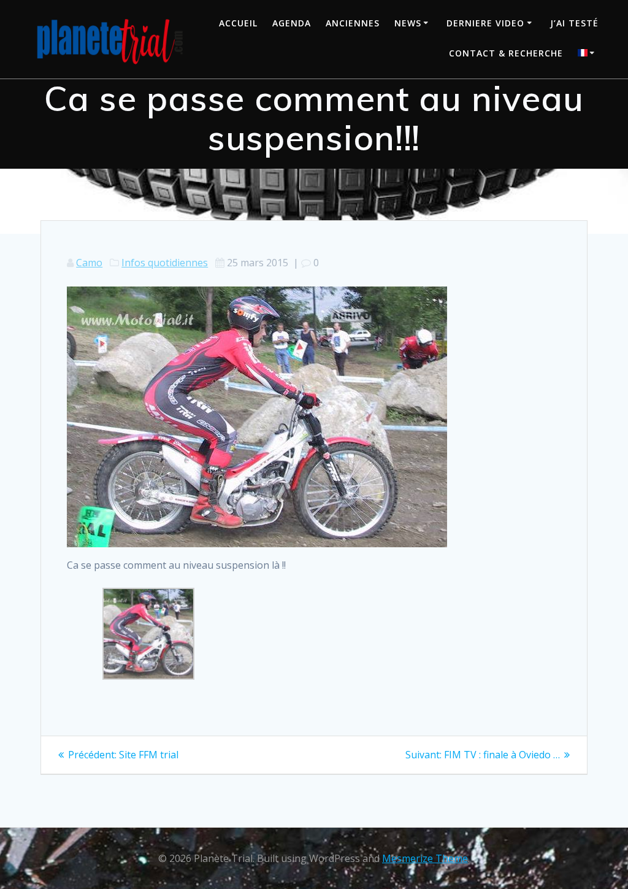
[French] (588, 54)
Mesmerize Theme (425, 858)
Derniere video (485, 23)
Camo (89, 262)
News (407, 23)
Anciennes (353, 23)
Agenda (291, 23)
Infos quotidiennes (164, 262)
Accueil (238, 23)
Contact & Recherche (506, 53)
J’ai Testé (574, 23)
